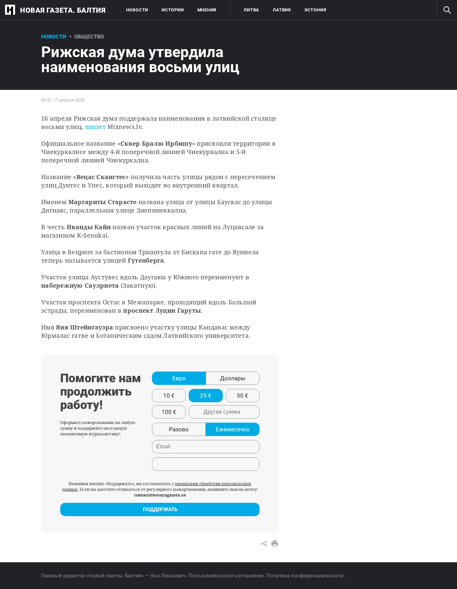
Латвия (282, 9)
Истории (173, 9)
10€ (169, 395)
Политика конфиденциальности (305, 576)
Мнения (207, 9)
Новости (137, 9)
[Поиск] (447, 10)
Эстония (315, 9)
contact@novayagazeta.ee (160, 495)
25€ (205, 395)
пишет (95, 127)
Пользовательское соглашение (226, 576)
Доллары (232, 378)
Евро (179, 378)
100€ (169, 412)
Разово (179, 429)
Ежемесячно (233, 429)
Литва (251, 9)
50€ (242, 395)
